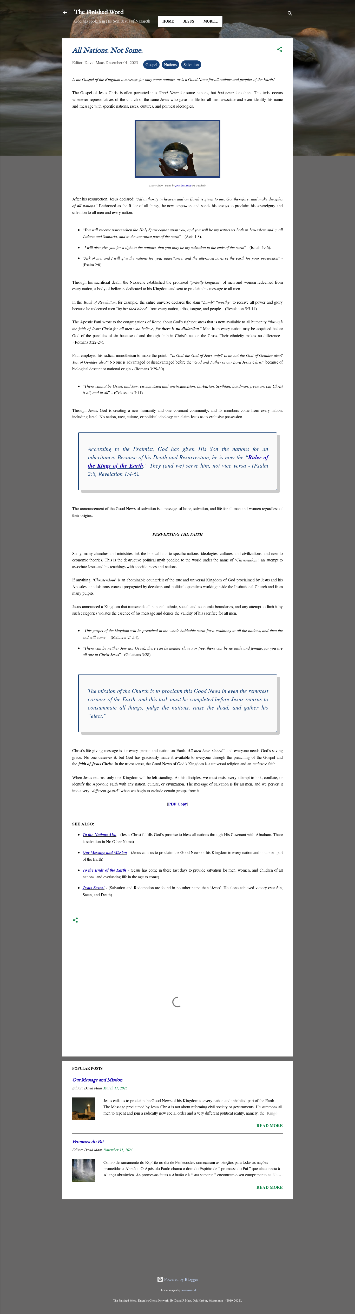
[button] (280, 50)
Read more (270, 1125)
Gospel (151, 64)
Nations (170, 64)
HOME (168, 21)
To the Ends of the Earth (104, 870)
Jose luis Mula (183, 185)
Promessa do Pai (87, 1142)
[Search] (290, 14)
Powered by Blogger (180, 1279)
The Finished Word (99, 12)
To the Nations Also (99, 834)
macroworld (188, 1290)
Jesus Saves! (93, 888)
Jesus (188, 21)
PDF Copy (177, 804)
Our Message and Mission (105, 852)
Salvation (191, 64)
